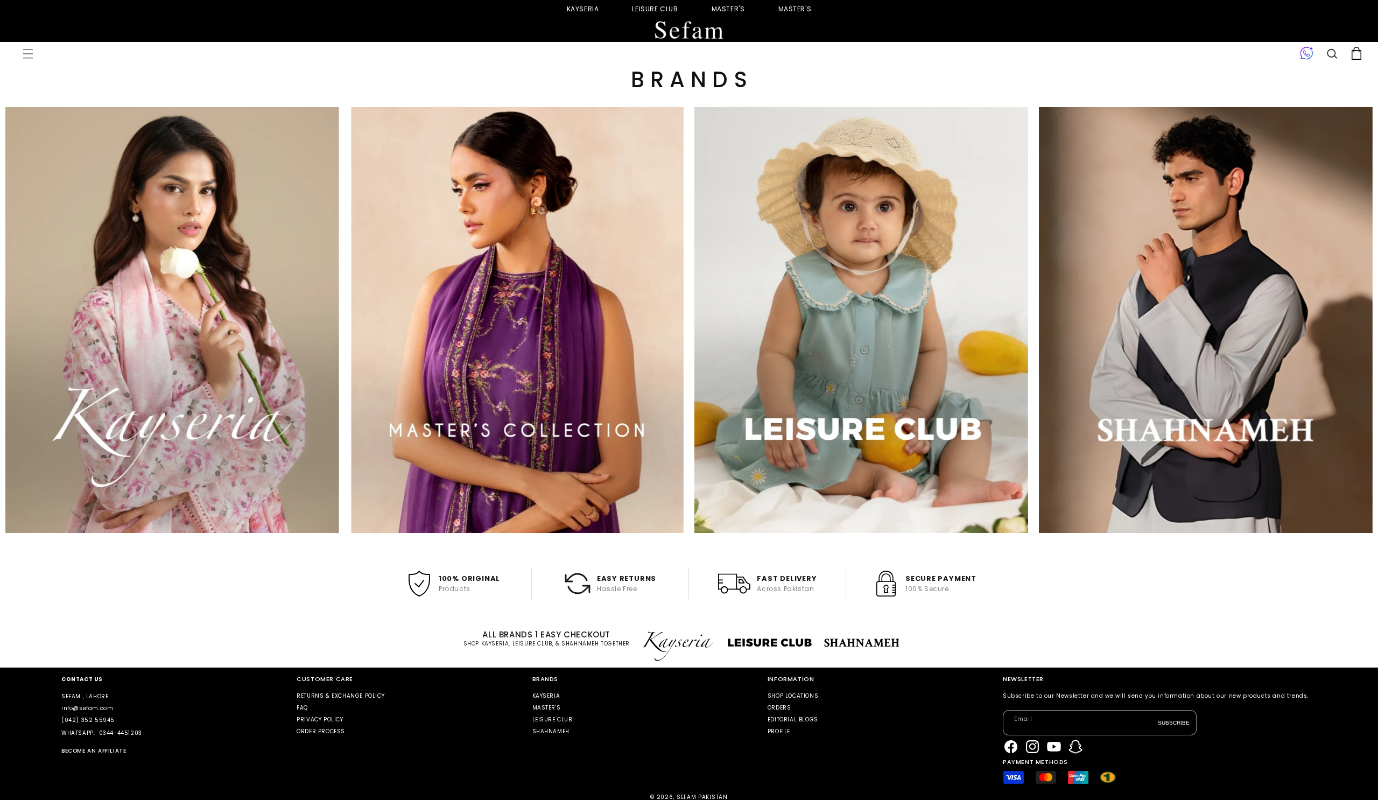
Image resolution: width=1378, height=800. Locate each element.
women (728, 8)
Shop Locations (793, 696)
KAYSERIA (546, 696)
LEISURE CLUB (552, 719)
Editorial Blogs (793, 719)
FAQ (302, 708)
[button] (28, 54)
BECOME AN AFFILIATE (93, 751)
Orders (779, 708)
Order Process (321, 731)
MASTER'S (795, 8)
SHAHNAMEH (551, 731)
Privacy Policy (320, 719)
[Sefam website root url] (689, 30)
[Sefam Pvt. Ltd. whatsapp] (1306, 53)
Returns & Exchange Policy (340, 696)
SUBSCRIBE (1174, 722)
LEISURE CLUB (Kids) (655, 8)
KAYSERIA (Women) (583, 8)
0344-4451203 (120, 733)
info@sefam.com (87, 708)
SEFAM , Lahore (84, 696)
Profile (779, 731)
